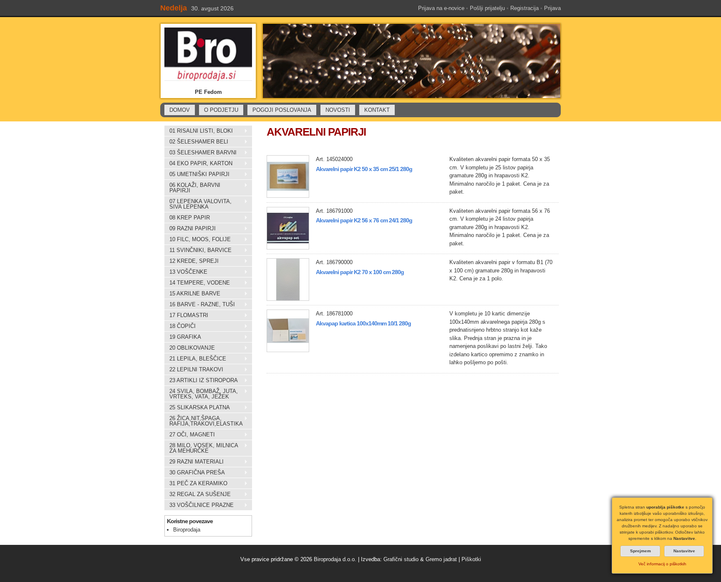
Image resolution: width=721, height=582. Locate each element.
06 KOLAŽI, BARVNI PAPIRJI (192, 188)
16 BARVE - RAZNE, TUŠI (199, 304)
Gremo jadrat (441, 559)
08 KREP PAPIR (187, 217)
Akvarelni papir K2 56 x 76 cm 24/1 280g (364, 220)
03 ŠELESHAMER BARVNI (200, 152)
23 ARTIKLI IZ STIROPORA (201, 380)
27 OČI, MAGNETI (189, 434)
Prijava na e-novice (441, 8)
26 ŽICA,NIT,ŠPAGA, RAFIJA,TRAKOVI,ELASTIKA (203, 421)
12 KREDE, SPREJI (191, 261)
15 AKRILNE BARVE (192, 293)
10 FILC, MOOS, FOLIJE (197, 239)
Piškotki (471, 559)
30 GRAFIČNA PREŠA (194, 472)
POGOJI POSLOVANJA (281, 110)
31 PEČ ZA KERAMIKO (195, 483)
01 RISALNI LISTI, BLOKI (198, 131)
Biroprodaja (186, 530)
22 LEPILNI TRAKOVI (193, 369)
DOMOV (179, 110)
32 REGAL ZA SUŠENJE (197, 494)
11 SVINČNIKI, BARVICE (198, 250)
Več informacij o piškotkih (662, 564)
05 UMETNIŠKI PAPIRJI (196, 174)
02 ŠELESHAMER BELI (196, 142)
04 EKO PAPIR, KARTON (198, 163)
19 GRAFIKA (182, 337)
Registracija (524, 8)
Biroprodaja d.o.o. (335, 559)
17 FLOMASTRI (186, 315)
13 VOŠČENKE (185, 272)
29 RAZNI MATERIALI (194, 462)
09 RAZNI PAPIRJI (190, 228)
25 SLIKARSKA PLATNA (197, 407)
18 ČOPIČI (180, 326)
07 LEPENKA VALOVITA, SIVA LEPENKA (198, 204)
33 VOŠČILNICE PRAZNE (199, 505)
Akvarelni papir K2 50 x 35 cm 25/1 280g (364, 169)
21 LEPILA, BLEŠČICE (195, 358)
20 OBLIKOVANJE (189, 348)
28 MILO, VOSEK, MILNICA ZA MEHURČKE (201, 448)
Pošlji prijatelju (487, 8)
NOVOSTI (337, 110)
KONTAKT (377, 110)
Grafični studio (400, 559)
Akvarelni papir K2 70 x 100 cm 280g (360, 272)
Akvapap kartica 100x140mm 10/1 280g (363, 323)
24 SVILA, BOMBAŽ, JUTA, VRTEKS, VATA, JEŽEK (201, 394)
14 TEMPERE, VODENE (197, 283)
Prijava (552, 8)
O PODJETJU (221, 110)
